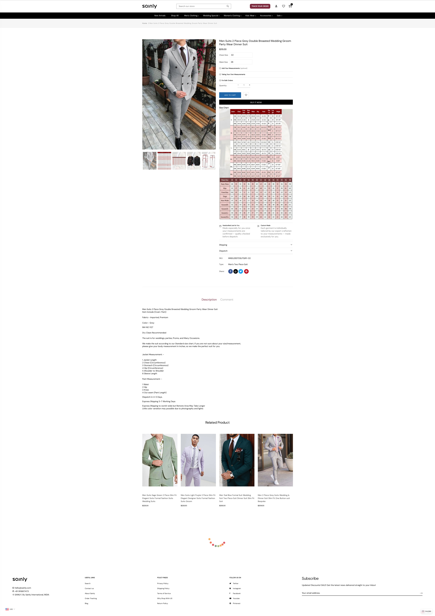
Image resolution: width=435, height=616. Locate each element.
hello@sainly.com (23, 588)
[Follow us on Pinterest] (246, 271)
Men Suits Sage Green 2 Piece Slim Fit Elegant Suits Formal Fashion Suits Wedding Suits (159, 498)
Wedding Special (210, 15)
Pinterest (236, 603)
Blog (86, 603)
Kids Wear (249, 15)
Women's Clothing (232, 15)
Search (88, 583)
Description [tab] (209, 299)
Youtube (236, 598)
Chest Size (223, 55)
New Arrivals (160, 15)
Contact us (89, 588)
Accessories (265, 15)
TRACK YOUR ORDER (260, 6)
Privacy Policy (162, 583)
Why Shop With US (164, 598)
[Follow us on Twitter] (240, 271)
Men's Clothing (190, 15)
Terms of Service (164, 593)
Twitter (235, 583)
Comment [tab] (226, 299)
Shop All (175, 15)
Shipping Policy (163, 588)
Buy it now (256, 102)
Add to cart (230, 95)
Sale (279, 15)
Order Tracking (91, 598)
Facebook (237, 593)
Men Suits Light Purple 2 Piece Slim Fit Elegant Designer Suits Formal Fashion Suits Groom (198, 498)
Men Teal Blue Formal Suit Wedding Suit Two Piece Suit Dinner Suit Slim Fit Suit (236, 498)
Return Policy (162, 603)
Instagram (237, 588)
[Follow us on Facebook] (230, 271)
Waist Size (223, 62)
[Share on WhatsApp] (235, 271)
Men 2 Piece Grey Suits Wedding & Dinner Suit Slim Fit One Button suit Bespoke (274, 498)
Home (144, 23)
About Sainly (90, 593)
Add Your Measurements (233, 68)
